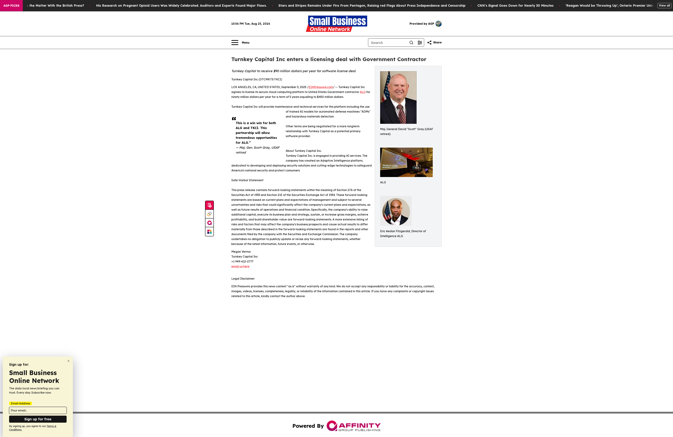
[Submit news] (209, 205)
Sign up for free (37, 419)
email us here (240, 266)
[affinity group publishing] (209, 222)
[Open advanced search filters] (420, 43)
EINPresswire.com (321, 87)
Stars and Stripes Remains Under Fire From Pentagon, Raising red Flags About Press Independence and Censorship (371, 6)
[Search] (411, 43)
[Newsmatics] (209, 231)
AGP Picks (11, 5)
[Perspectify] (209, 214)
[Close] (68, 361)
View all (664, 5)
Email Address (20, 403)
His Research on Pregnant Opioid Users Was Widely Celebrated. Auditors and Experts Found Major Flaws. (181, 6)
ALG (363, 92)
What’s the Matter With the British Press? (50, 6)
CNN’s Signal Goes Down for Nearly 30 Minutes (515, 6)
